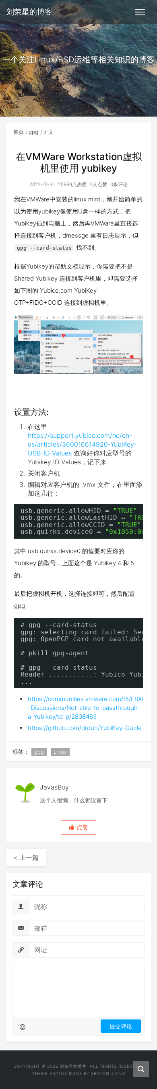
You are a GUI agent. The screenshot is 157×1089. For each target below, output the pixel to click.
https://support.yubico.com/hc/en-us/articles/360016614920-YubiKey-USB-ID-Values (82, 444)
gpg (33, 132)
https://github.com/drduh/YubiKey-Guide (85, 728)
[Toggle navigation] (140, 12)
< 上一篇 (26, 857)
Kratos (58, 1073)
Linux (60, 752)
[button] (78, 827)
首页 (18, 132)
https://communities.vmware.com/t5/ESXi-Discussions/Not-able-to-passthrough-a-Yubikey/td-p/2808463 (85, 707)
